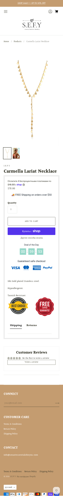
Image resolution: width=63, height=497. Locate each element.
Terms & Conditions (13, 424)
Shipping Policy (11, 434)
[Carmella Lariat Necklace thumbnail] (7, 153)
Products (18, 41)
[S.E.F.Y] (31, 24)
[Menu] (5, 11)
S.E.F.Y (7, 165)
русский (8, 487)
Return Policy (10, 429)
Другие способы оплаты (31, 238)
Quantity (12, 203)
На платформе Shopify (26, 476)
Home (6, 41)
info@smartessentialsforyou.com (21, 455)
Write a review (31, 362)
